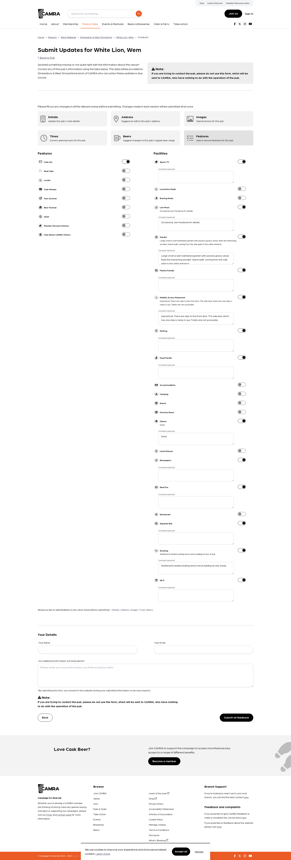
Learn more (102, 853)
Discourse (154, 835)
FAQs (49, 814)
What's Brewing (157, 840)
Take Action (99, 814)
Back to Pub (47, 57)
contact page (64, 814)
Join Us (233, 13)
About (96, 798)
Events (97, 819)
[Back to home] (49, 13)
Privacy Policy (156, 803)
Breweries (98, 824)
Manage (199, 851)
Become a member (164, 761)
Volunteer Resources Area (237, 3)
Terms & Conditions (159, 829)
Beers (96, 829)
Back (45, 717)
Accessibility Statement (161, 809)
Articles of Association (160, 814)
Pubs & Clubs (100, 809)
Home (41, 37)
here (246, 797)
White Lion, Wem (125, 37)
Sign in (249, 13)
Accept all (181, 851)
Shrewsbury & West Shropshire (96, 37)
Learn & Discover (215, 3)
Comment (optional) (166, 169)
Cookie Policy (156, 819)
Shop (202, 3)
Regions (52, 37)
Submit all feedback (236, 717)
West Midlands (68, 37)
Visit (95, 803)
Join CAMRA (100, 793)
